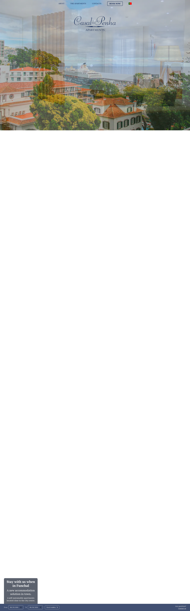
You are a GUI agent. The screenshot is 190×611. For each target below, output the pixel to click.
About (61, 3)
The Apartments (78, 3)
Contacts (96, 3)
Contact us (182, 608)
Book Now (115, 3)
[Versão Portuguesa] (130, 3)
